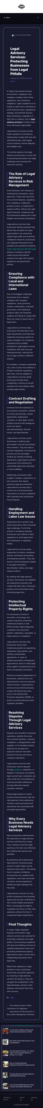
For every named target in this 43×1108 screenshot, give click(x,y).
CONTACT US (34, 1098)
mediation (18, 770)
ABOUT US (22, 1098)
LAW (12, 997)
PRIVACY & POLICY (7, 1098)
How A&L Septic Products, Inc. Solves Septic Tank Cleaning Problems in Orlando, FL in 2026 (22, 1053)
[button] (38, 17)
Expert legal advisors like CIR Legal (21, 249)
